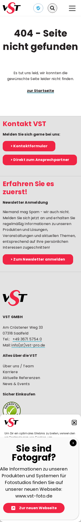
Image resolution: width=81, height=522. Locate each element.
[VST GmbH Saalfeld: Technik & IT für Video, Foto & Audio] (12, 7)
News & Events (16, 383)
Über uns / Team (18, 366)
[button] (74, 422)
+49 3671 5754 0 (27, 339)
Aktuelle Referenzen (21, 377)
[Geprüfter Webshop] (40, 411)
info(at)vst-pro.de (28, 345)
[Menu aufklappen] (72, 9)
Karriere (10, 372)
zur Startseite (40, 90)
